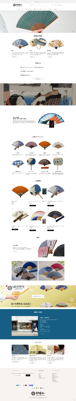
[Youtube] (41, 388)
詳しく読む (12, 97)
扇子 (39, 374)
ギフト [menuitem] (23, 9)
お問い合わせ (54, 375)
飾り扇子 (40, 375)
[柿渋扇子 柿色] (20, 191)
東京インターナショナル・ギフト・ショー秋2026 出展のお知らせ (32, 67)
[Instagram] (34, 388)
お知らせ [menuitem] (50, 9)
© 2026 (38, 397)
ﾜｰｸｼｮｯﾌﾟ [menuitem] (45, 9)
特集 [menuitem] (40, 9)
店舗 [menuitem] (26, 9)
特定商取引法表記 (55, 376)
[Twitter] (36, 388)
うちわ (40, 373)
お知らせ (38, 63)
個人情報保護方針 (55, 381)
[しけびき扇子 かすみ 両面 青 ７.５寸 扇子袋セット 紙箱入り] (55, 216)
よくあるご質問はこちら (15, 361)
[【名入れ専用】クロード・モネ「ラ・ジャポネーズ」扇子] (38, 216)
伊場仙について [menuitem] (35, 9)
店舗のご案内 (54, 373)
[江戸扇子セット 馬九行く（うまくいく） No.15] (20, 216)
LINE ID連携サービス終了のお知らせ (27, 71)
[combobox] (38, 5)
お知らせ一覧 (38, 78)
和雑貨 (40, 376)
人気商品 (38, 181)
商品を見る (32, 205)
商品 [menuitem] (19, 9)
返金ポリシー (54, 379)
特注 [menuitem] (30, 9)
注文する (15, 251)
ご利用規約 (54, 380)
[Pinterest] (38, 388)
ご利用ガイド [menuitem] (56, 9)
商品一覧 (14, 56)
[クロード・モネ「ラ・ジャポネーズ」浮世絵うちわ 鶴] (38, 191)
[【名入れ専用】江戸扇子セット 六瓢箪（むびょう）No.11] (55, 191)
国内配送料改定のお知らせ (25, 75)
